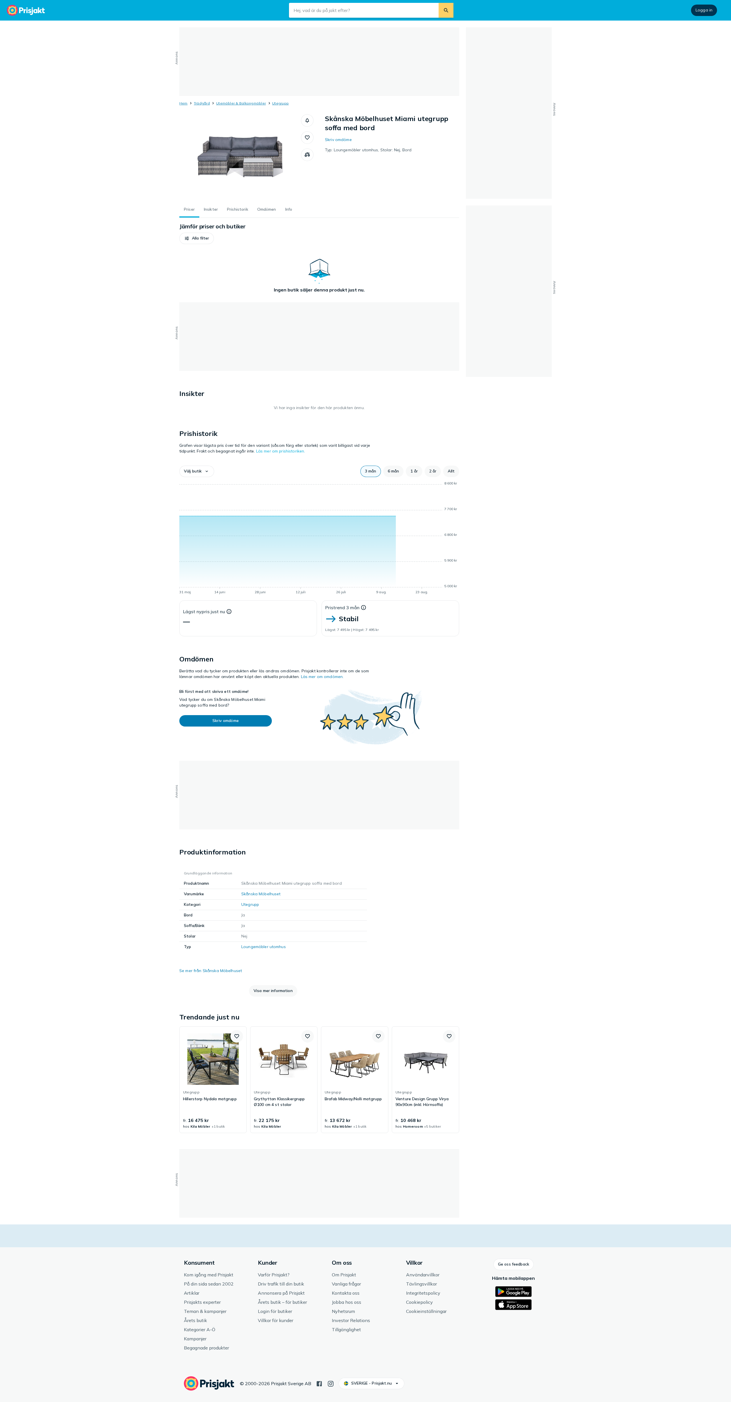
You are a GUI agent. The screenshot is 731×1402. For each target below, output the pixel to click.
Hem (183, 103)
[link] (213, 1079)
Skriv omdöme (338, 139)
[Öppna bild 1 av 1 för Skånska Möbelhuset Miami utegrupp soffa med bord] (240, 157)
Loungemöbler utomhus (263, 946)
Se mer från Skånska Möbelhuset (210, 970)
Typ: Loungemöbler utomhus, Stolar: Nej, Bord (368, 149)
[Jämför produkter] (307, 154)
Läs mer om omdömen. (322, 676)
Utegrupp (280, 103)
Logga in (704, 10)
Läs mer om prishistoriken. (280, 451)
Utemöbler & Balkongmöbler (241, 103)
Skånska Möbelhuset (261, 893)
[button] (307, 120)
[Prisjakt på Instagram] (330, 1383)
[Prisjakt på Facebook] (319, 1383)
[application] (319, 539)
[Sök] (446, 10)
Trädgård (202, 103)
